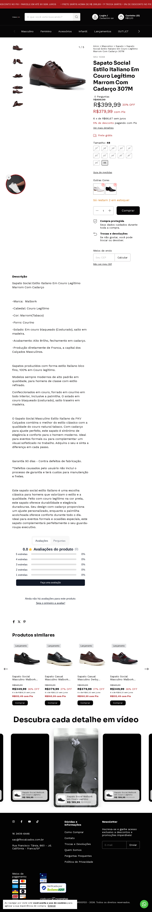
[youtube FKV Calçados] (29, 821)
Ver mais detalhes (103, 128)
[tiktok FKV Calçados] (37, 821)
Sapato (120, 46)
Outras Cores (101, 180)
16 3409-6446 (21, 833)
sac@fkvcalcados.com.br (28, 839)
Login (103, 15)
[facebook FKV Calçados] (21, 821)
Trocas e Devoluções (78, 843)
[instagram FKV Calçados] (13, 821)
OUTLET (123, 31)
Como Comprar (74, 832)
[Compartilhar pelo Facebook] (14, 622)
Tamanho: (101, 142)
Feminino (46, 31)
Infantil (83, 31)
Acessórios (65, 31)
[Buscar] (76, 17)
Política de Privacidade (79, 861)
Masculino (27, 31)
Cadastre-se (107, 18)
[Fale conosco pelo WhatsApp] (144, 904)
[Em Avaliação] (90, 878)
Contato (70, 838)
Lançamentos (102, 31)
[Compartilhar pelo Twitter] (20, 622)
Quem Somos (73, 849)
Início (96, 46)
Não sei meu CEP (102, 264)
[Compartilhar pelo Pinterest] (24, 622)
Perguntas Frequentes (78, 855)
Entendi (52, 906)
